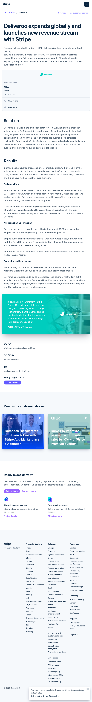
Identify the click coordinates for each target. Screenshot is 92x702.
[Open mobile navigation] (86, 4)
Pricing (28, 548)
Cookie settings (76, 586)
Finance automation (56, 568)
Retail (50, 627)
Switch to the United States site (45, 696)
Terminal (29, 628)
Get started (11, 491)
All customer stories (79, 13)
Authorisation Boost (34, 554)
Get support (75, 622)
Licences (74, 580)
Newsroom (74, 606)
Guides (73, 548)
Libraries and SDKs (55, 675)
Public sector (53, 624)
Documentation (54, 661)
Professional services (57, 620)
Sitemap (73, 583)
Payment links (31, 604)
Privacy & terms (76, 567)
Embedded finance (56, 564)
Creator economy (55, 594)
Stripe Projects (54, 678)
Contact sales (12, 382)
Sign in (73, 634)
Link (27, 598)
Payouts (29, 611)
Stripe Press (75, 609)
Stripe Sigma (31, 621)
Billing (28, 558)
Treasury (29, 631)
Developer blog (54, 681)
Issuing (29, 594)
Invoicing (29, 591)
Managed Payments (34, 601)
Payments (30, 608)
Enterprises (53, 548)
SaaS (50, 588)
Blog (72, 554)
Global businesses (55, 571)
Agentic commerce (56, 554)
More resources (76, 590)
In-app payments (55, 574)
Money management (56, 581)
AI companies (53, 591)
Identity (29, 588)
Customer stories (77, 551)
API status (52, 668)
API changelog (54, 671)
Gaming (51, 598)
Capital (29, 561)
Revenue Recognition (35, 618)
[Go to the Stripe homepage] (6, 544)
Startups (51, 551)
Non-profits (53, 617)
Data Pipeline (31, 578)
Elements (30, 581)
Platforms (52, 584)
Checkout (30, 564)
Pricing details (10, 516)
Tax (27, 625)
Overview (62, 13)
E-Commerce (53, 561)
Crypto (29, 574)
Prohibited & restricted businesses (75, 574)
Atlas (28, 551)
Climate (29, 568)
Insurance (52, 607)
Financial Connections (35, 584)
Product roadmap (77, 599)
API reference (54, 516)
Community (75, 558)
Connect (29, 571)
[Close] (87, 689)
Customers (9, 12)
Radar (28, 615)
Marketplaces (53, 578)
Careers (73, 603)
